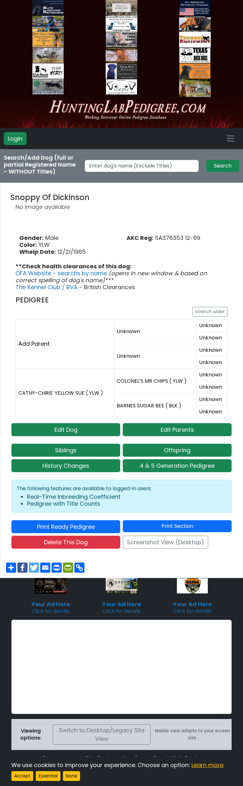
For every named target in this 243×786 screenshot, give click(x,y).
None (71, 776)
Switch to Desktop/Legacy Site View (102, 734)
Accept (22, 776)
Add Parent (34, 344)
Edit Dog (66, 430)
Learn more (207, 765)
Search (223, 165)
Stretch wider (210, 311)
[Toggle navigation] (230, 138)
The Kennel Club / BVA (47, 287)
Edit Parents (177, 430)
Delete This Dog (66, 542)
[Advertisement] (121, 667)
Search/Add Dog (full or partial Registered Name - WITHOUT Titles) (40, 164)
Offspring (177, 450)
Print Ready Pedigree (66, 527)
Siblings (66, 450)
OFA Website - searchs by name (62, 273)
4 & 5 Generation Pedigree (177, 466)
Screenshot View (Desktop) (165, 542)
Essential (48, 776)
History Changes (65, 466)
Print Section (177, 526)
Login (15, 139)
